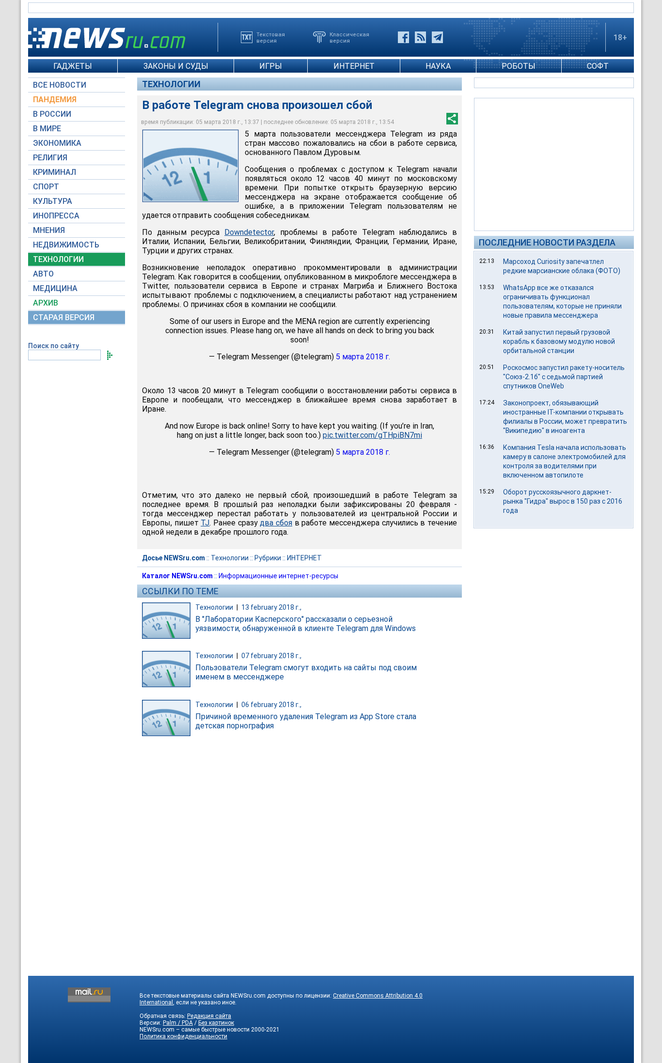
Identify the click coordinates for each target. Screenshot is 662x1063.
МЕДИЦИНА (55, 288)
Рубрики (267, 558)
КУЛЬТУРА (52, 201)
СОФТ (598, 66)
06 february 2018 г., (271, 705)
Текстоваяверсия (270, 37)
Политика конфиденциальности (183, 1036)
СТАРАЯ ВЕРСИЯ (64, 317)
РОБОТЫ (519, 66)
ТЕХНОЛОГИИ (58, 259)
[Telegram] (437, 37)
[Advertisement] (554, 163)
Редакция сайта (209, 1016)
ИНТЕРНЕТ (354, 66)
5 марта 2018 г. (363, 356)
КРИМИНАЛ (54, 172)
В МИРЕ (47, 128)
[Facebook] (403, 37)
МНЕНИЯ (49, 230)
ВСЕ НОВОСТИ (59, 85)
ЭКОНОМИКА (57, 143)
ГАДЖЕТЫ (72, 66)
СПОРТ (46, 186)
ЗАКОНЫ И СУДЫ (175, 66)
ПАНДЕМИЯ (55, 99)
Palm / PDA (178, 1022)
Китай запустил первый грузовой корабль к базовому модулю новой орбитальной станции (559, 341)
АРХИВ (45, 303)
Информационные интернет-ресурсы (278, 576)
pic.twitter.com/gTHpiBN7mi (372, 435)
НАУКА (438, 66)
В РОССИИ (52, 114)
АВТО (43, 273)
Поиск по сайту (53, 346)
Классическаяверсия (349, 37)
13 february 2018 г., (271, 607)
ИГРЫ (270, 66)
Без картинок (216, 1022)
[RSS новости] (420, 37)
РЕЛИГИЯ (50, 157)
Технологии (171, 84)
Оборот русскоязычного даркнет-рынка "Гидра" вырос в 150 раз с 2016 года (562, 501)
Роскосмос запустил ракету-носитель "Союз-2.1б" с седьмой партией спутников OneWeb (564, 377)
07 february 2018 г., (271, 656)
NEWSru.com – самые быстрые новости (195, 1029)
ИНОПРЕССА (56, 215)
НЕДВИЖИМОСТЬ (66, 244)
